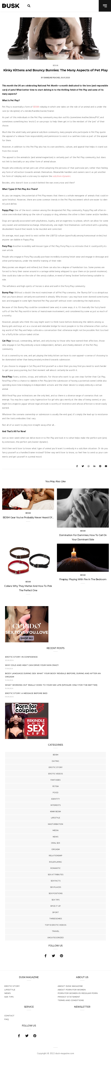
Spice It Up (55, 906)
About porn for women (72, 989)
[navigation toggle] (105, 6)
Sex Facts (55, 881)
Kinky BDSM (55, 811)
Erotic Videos (55, 774)
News (55, 837)
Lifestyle (55, 818)
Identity (55, 799)
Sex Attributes (55, 874)
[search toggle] (29, 6)
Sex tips (55, 900)
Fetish (55, 786)
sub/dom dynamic (62, 176)
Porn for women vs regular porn (78, 993)
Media (56, 830)
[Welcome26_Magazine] (26, 738)
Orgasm (55, 849)
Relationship (55, 855)
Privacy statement (69, 997)
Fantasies (55, 780)
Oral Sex (55, 843)
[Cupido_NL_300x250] (26, 641)
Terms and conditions (71, 1000)
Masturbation (55, 824)
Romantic (55, 868)
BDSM (55, 755)
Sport (55, 912)
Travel (55, 931)
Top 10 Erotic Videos (55, 925)
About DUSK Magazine (70, 986)
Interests (56, 805)
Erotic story (55, 767)
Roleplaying (55, 862)
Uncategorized (55, 937)
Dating (55, 761)
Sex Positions (55, 893)
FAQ (6, 1019)
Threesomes (55, 918)
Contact (9, 1015)
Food (55, 792)
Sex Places (55, 887)
